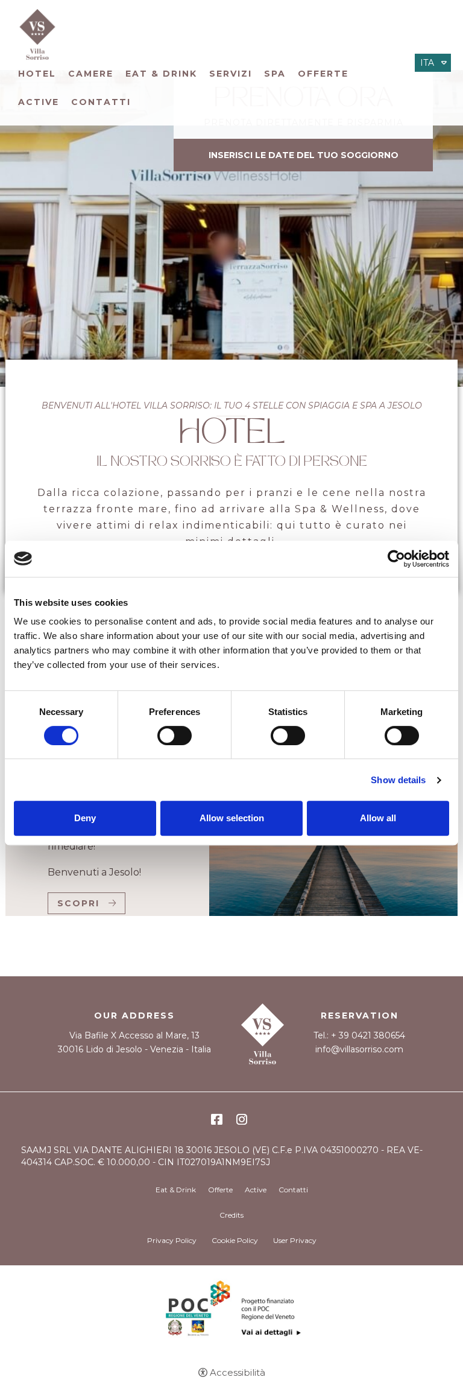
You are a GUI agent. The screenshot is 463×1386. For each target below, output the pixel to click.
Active (38, 102)
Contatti (101, 102)
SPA (275, 73)
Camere (90, 73)
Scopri (78, 903)
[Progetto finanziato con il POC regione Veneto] (231, 1312)
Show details (398, 780)
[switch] (174, 735)
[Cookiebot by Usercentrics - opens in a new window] (396, 559)
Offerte (323, 73)
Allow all (378, 818)
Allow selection (232, 818)
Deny (85, 818)
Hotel (37, 73)
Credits (231, 1214)
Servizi (230, 73)
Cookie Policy (235, 1240)
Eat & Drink (161, 73)
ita (427, 62)
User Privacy (295, 1240)
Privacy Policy (172, 1240)
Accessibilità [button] (237, 1372)
